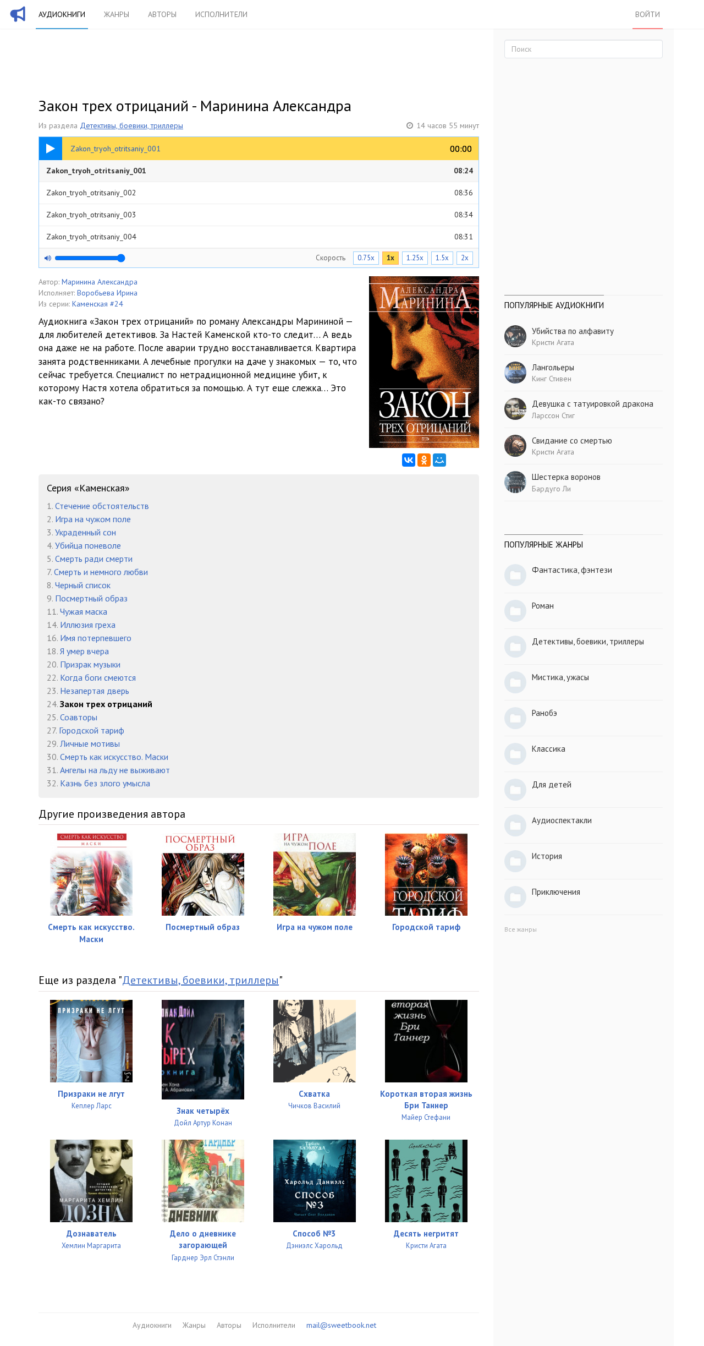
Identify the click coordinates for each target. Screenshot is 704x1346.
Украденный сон (85, 532)
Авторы (162, 14)
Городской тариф (91, 730)
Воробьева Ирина (107, 293)
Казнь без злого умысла (105, 783)
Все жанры (520, 929)
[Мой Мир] (439, 460)
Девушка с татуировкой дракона (592, 403)
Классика (548, 748)
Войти (647, 14)
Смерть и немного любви (101, 571)
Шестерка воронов (566, 477)
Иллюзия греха (88, 624)
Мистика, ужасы (560, 677)
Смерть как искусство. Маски (114, 756)
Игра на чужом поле (93, 518)
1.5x (442, 257)
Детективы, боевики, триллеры (131, 125)
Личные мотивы (90, 743)
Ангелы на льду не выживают (115, 769)
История (547, 856)
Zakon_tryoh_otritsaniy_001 (259, 171)
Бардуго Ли (551, 489)
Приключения (556, 892)
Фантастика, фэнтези (572, 570)
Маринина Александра (100, 282)
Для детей (551, 784)
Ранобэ (544, 713)
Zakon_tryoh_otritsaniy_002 (259, 193)
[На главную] (18, 21)
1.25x (415, 257)
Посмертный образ (91, 598)
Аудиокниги (61, 14)
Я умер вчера (84, 650)
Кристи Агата (553, 342)
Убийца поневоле (88, 545)
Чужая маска (83, 611)
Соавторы (78, 717)
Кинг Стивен (551, 379)
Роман (543, 605)
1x (390, 257)
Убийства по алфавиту (573, 331)
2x (465, 257)
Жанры (116, 14)
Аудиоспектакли (562, 820)
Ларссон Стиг (553, 415)
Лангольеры (553, 367)
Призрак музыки (90, 664)
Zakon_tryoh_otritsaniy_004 (259, 237)
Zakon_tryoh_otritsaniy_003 (259, 215)
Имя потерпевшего (95, 637)
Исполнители (221, 14)
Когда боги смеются (98, 677)
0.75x (366, 257)
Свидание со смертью (572, 440)
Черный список (83, 584)
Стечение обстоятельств (102, 505)
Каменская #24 (97, 304)
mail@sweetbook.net (341, 1325)
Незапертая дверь (94, 690)
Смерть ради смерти (94, 558)
